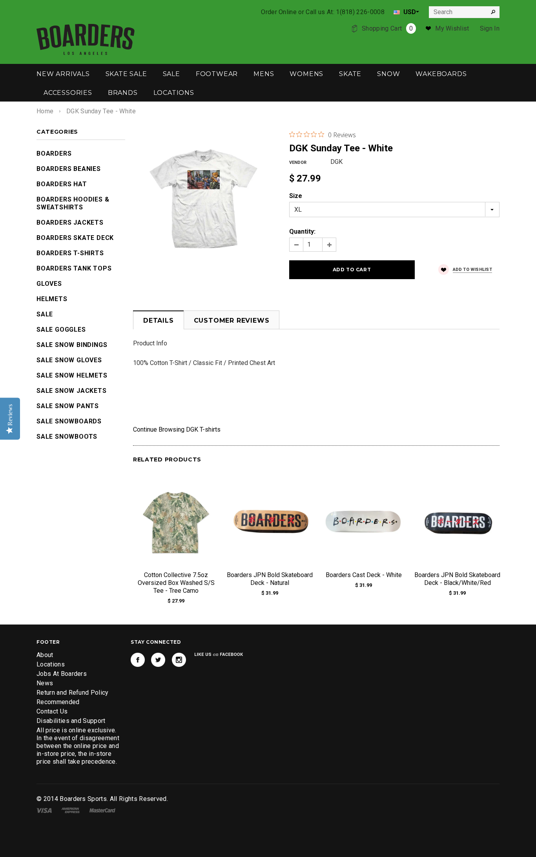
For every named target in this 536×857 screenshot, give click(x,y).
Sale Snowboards (69, 421)
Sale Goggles (61, 329)
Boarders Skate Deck (75, 237)
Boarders (53, 153)
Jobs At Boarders (61, 673)
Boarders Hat (61, 184)
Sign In (490, 28)
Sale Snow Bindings (71, 345)
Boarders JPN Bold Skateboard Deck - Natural (270, 578)
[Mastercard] (102, 809)
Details (158, 320)
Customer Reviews (232, 320)
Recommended (58, 702)
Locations (50, 664)
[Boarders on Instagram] (179, 660)
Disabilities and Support (71, 720)
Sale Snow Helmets (72, 375)
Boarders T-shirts (70, 253)
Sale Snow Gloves (69, 360)
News (44, 683)
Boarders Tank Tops (73, 268)
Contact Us (51, 711)
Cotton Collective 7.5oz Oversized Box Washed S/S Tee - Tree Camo (176, 582)
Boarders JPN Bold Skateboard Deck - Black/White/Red (457, 578)
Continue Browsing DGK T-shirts (177, 429)
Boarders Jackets (70, 222)
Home (44, 111)
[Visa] (44, 809)
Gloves (49, 283)
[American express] (70, 809)
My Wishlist (452, 28)
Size (295, 196)
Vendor (297, 162)
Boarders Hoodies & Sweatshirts (72, 203)
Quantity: (302, 231)
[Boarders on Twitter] (158, 660)
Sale (44, 314)
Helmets (51, 299)
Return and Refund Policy (72, 692)
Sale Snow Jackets (71, 390)
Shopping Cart (387, 28)
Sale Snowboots (66, 436)
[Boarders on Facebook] (138, 660)
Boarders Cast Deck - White (364, 575)
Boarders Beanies (68, 168)
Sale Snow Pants (67, 406)
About (44, 655)
